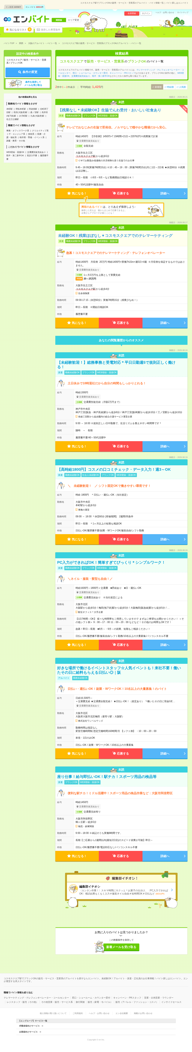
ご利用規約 (78, 1013)
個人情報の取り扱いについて (53, 1013)
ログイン (146, 13)
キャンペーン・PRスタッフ (122, 73)
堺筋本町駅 (21, 109)
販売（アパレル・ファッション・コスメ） (137, 1002)
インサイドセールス (171, 1002)
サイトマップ (182, 12)
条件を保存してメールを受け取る (33, 83)
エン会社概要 (122, 1013)
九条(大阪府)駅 (37, 116)
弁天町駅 (23, 116)
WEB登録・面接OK (15, 152)
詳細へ (165, 193)
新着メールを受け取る (121, 947)
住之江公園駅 (12, 119)
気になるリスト (20, 29)
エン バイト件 (35, 7)
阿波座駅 (33, 109)
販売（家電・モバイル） (100, 1002)
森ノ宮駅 (34, 112)
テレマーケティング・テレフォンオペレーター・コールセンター (36, 997)
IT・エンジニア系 (17, 134)
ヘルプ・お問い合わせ (164, 12)
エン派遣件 (13, 7)
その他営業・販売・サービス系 (57, 1002)
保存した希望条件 (50, 29)
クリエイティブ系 (40, 130)
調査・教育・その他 (15, 141)
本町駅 (9, 109)
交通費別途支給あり (36, 152)
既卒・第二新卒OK (15, 155)
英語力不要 (32, 155)
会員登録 (132, 13)
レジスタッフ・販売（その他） (22, 1002)
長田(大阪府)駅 (20, 112)
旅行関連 (80, 1002)
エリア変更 (73, 20)
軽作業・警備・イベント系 (32, 137)
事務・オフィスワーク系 (17, 130)
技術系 (31, 134)
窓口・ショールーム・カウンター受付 (90, 73)
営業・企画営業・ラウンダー (158, 997)
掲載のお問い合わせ (143, 1013)
